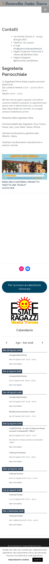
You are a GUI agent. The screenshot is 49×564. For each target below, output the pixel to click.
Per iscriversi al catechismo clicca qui (24, 287)
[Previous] (6, 342)
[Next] (42, 342)
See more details (15, 364)
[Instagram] (21, 268)
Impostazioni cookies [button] (18, 559)
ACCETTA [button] (37, 560)
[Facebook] (27, 268)
